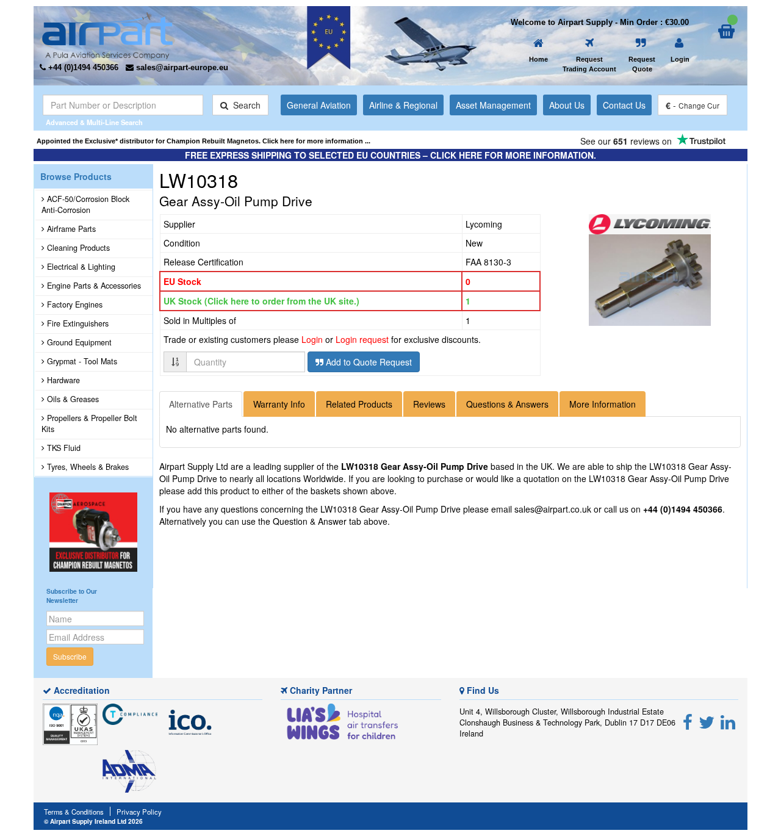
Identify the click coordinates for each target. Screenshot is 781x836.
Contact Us (624, 105)
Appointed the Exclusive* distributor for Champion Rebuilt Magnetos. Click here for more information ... (203, 141)
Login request (362, 339)
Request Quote (641, 64)
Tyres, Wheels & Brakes (87, 466)
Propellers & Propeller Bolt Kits (89, 423)
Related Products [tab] (359, 404)
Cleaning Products (77, 247)
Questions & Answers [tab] (507, 404)
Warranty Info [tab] (279, 404)
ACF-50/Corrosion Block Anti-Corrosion (85, 204)
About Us (567, 105)
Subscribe (70, 656)
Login (680, 59)
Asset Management (493, 105)
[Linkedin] (728, 721)
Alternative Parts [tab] (200, 404)
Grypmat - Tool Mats (81, 361)
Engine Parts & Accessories (93, 285)
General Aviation (319, 105)
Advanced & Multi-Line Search (94, 122)
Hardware (62, 380)
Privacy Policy (139, 811)
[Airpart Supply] (107, 34)
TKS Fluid (63, 447)
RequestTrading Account (589, 64)
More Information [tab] (602, 404)
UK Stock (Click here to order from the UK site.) (261, 301)
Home (538, 59)
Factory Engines (74, 304)
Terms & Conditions (74, 811)
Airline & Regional (403, 105)
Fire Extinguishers (77, 323)
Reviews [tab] (429, 404)
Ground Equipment (78, 342)
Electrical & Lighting (80, 266)
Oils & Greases (72, 399)
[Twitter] (706, 721)
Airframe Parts (70, 228)
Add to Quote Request (367, 362)
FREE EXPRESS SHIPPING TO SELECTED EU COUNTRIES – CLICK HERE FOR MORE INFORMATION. (390, 155)
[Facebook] (688, 721)
